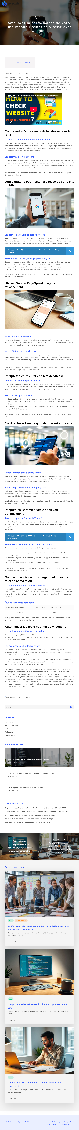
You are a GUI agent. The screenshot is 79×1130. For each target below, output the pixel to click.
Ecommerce (9, 722)
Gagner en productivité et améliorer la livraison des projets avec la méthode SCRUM (35, 808)
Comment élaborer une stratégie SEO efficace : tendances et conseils (30, 815)
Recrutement (66, 1124)
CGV (59, 1124)
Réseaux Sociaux (11, 725)
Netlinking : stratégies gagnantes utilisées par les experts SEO (27, 822)
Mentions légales (57, 1122)
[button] (76, 4)
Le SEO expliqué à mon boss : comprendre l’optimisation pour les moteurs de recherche (36, 811)
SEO (39, 17)
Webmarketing (10, 735)
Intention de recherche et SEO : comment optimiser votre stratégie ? (29, 819)
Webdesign (9, 732)
